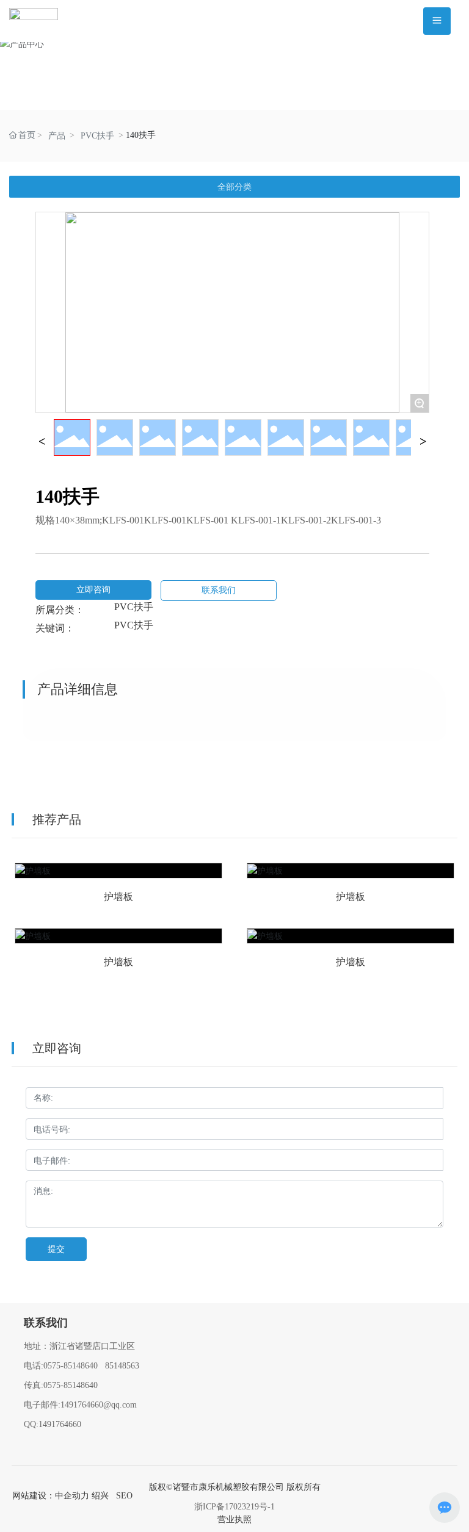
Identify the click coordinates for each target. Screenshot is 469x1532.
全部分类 (234, 187)
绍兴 (100, 1495)
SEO (124, 1495)
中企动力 (72, 1495)
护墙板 (118, 879)
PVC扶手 (97, 135)
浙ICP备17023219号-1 (234, 1506)
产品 (56, 135)
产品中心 (234, 73)
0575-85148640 (70, 1365)
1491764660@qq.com (98, 1404)
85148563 (122, 1365)
